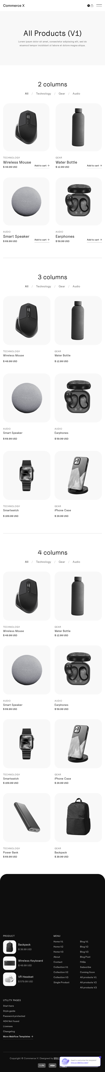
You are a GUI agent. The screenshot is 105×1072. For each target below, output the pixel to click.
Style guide (9, 1011)
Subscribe (85, 967)
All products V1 (88, 977)
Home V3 (58, 952)
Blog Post (85, 957)
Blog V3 (84, 952)
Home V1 (58, 941)
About (57, 957)
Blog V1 (84, 941)
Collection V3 (61, 977)
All (26, 93)
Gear (62, 93)
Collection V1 (61, 967)
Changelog (9, 1031)
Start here (8, 1006)
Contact (58, 962)
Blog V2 (84, 946)
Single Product (61, 982)
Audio (76, 93)
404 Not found (11, 1021)
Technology (43, 93)
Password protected (14, 1016)
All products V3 (88, 987)
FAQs (83, 962)
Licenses (8, 1026)
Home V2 (58, 946)
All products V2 (88, 982)
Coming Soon (87, 972)
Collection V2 (61, 972)
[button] (90, 5)
